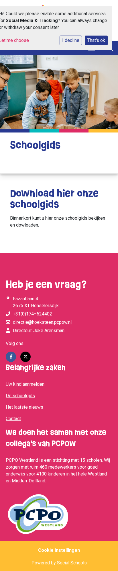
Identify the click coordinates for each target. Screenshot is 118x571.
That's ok (96, 40)
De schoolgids (20, 395)
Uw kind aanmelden (25, 384)
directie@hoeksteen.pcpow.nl (42, 322)
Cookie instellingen (59, 550)
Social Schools (72, 563)
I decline (70, 40)
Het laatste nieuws (24, 407)
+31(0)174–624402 (32, 314)
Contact (13, 418)
